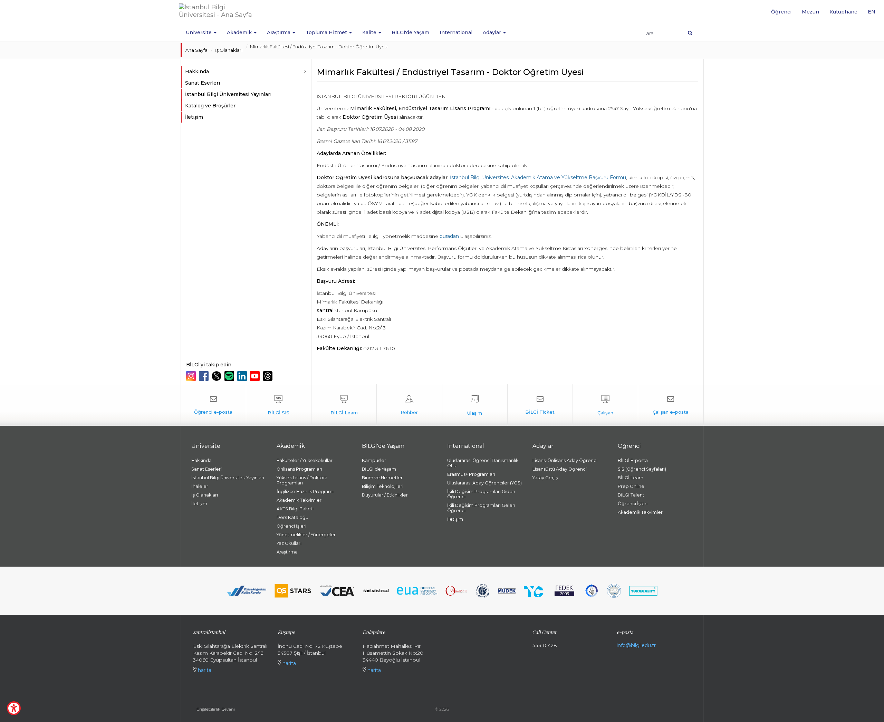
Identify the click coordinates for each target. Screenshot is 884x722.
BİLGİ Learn (630, 477)
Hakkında (201, 460)
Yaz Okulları (289, 543)
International (456, 32)
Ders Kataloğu (292, 517)
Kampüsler (374, 460)
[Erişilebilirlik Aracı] (14, 708)
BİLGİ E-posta (633, 460)
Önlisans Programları (299, 469)
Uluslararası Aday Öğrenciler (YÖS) (484, 482)
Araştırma (287, 552)
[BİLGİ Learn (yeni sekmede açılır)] (343, 405)
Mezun (810, 12)
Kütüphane (843, 12)
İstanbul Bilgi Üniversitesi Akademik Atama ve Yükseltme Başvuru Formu (538, 177)
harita (203, 670)
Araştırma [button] (279, 32)
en (874, 14)
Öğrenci (781, 12)
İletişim (194, 117)
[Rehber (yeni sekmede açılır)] (409, 405)
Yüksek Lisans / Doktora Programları (302, 480)
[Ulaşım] (474, 405)
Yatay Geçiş (545, 477)
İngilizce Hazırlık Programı (305, 491)
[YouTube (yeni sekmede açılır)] (255, 376)
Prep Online (631, 486)
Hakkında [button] (197, 71)
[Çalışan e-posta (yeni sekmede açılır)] (670, 405)
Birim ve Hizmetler (382, 477)
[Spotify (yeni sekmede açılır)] (230, 376)
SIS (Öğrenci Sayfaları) (642, 469)
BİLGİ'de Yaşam (410, 32)
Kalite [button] (370, 32)
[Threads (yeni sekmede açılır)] (268, 376)
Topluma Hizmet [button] (327, 32)
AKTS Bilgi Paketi (295, 508)
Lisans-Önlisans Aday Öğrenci (564, 460)
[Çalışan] (605, 405)
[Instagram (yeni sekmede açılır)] (192, 376)
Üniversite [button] (199, 32)
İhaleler (199, 486)
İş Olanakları (228, 50)
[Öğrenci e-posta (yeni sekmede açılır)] (213, 405)
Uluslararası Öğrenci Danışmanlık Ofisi (482, 463)
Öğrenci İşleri (291, 526)
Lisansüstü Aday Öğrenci (559, 469)
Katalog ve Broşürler (210, 106)
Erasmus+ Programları (471, 474)
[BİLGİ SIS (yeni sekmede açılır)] (278, 405)
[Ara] (690, 32)
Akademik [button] (240, 32)
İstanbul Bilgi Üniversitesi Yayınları (228, 94)
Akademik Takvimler (299, 500)
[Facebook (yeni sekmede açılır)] (204, 376)
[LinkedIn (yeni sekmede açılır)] (243, 376)
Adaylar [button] (492, 32)
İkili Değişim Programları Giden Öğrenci (481, 494)
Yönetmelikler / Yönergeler (306, 534)
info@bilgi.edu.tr (636, 645)
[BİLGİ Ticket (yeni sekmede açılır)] (540, 405)
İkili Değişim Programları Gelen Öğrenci (481, 508)
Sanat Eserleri (202, 83)
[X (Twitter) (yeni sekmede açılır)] (217, 376)
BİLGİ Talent (631, 495)
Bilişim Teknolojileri (382, 486)
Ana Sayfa (196, 50)
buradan (449, 236)
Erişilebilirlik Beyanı (215, 709)
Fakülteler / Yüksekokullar (305, 460)
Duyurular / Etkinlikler (385, 495)
